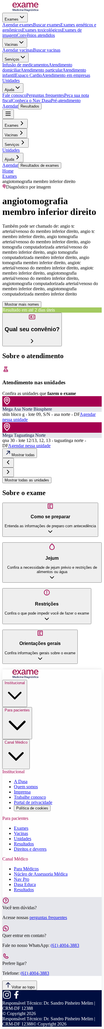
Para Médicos (26, 868)
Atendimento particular (41, 70)
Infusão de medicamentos (25, 64)
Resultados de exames (40, 165)
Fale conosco (14, 95)
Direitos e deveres (30, 849)
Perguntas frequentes (45, 95)
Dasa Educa (25, 884)
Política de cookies (32, 808)
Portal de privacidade (33, 802)
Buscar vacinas (46, 50)
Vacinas (11, 44)
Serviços (12, 59)
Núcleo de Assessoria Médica (41, 874)
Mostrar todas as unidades (27, 480)
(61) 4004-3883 (65, 945)
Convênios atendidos (36, 35)
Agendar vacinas (17, 50)
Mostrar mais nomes (22, 304)
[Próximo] (8, 472)
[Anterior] (8, 463)
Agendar (10, 106)
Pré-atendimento (66, 100)
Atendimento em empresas (66, 75)
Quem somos (26, 786)
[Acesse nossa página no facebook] (16, 997)
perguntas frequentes (48, 917)
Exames (11, 19)
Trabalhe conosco (30, 797)
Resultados (30, 106)
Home (8, 171)
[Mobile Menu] (8, 114)
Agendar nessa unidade (29, 445)
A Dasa (20, 781)
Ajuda (9, 90)
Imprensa (22, 791)
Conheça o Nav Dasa (31, 100)
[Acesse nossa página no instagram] (7, 997)
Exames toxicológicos (42, 30)
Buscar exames (46, 24)
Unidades (11, 80)
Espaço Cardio (28, 75)
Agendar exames (17, 24)
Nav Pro (21, 879)
